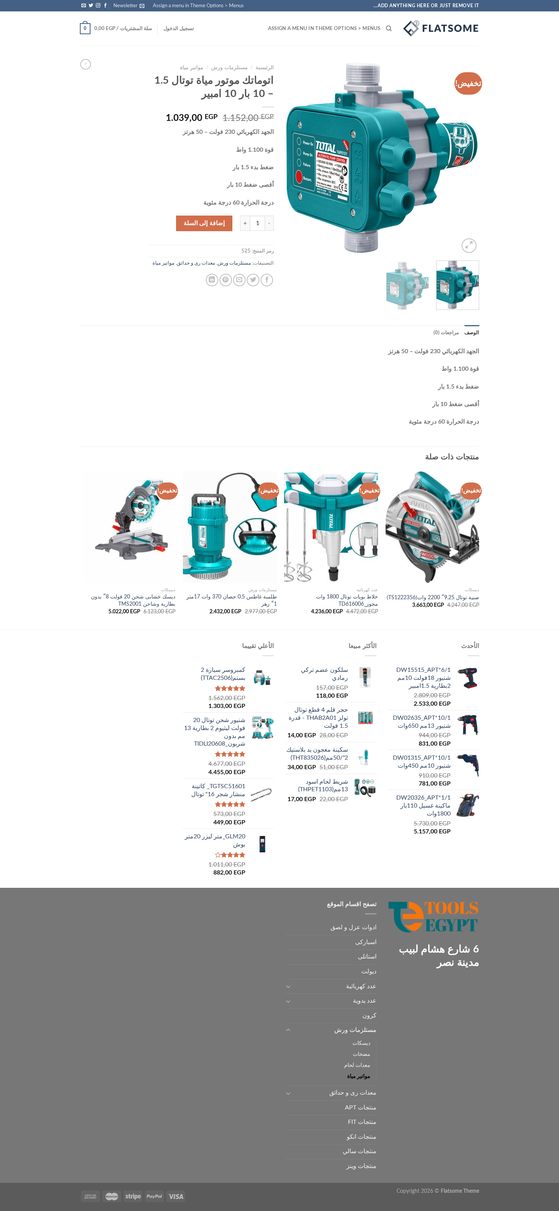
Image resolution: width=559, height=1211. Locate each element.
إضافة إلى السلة (204, 223)
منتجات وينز (361, 1166)
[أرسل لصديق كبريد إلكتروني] (239, 280)
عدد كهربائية (361, 986)
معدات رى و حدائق (196, 263)
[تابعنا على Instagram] (98, 5)
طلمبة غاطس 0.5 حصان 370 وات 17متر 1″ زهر (231, 600)
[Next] (293, 157)
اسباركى (365, 942)
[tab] (471, 332)
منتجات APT (360, 1108)
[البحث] (389, 28)
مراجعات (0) (446, 332)
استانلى (367, 957)
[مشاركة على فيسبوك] (266, 280)
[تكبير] (469, 245)
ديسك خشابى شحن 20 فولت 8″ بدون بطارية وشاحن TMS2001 (133, 600)
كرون (369, 1016)
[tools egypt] (441, 29)
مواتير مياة (191, 67)
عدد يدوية (364, 1001)
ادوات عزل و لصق (353, 927)
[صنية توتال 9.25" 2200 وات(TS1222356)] (433, 527)
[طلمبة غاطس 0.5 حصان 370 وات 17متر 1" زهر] (230, 527)
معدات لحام (357, 1065)
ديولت (368, 971)
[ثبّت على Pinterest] (225, 280)
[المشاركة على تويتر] (253, 280)
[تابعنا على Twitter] (91, 5)
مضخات (361, 1054)
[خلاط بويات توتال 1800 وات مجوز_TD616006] (331, 527)
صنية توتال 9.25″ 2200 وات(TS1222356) (433, 597)
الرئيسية (265, 67)
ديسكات (361, 1043)
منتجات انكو (361, 1137)
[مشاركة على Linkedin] (212, 280)
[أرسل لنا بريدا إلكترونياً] (83, 5)
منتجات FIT (362, 1122)
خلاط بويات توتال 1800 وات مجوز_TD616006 (347, 600)
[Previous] (466, 157)
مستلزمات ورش (229, 67)
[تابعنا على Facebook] (105, 5)
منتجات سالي (359, 1151)
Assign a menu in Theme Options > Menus (198, 5)
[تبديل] (288, 986)
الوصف (471, 332)
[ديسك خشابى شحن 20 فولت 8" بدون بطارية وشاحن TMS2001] (129, 527)
